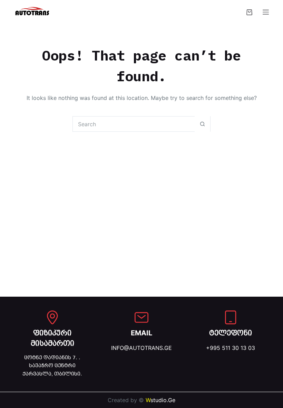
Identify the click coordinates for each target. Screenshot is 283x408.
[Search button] (202, 124)
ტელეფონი (230, 333)
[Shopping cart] (249, 12)
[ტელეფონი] (230, 317)
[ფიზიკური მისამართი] (52, 317)
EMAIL (141, 333)
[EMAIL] (141, 317)
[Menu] (266, 12)
